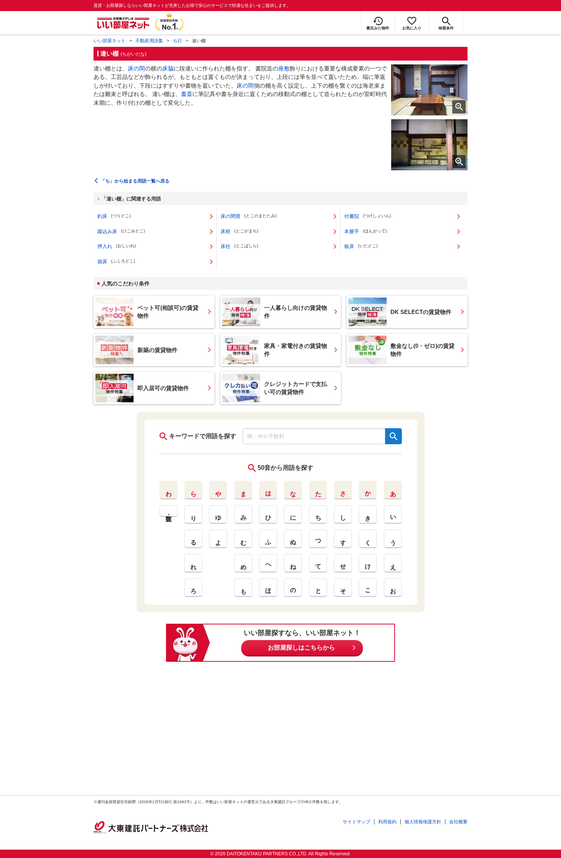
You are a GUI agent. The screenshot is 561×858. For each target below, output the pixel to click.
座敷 (284, 68)
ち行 (177, 40)
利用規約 (387, 821)
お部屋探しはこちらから (301, 647)
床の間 (136, 68)
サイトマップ (356, 821)
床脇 (168, 68)
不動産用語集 (149, 40)
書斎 (186, 94)
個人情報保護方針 (423, 821)
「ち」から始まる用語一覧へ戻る (135, 181)
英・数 (168, 511)
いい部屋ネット (110, 40)
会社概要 (458, 821)
